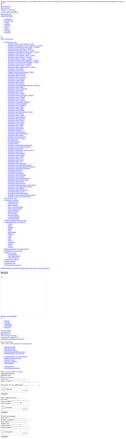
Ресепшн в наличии (10, 350)
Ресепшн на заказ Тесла (15, 152)
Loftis (10, 235)
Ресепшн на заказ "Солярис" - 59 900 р (20, 59)
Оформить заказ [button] (6, 375)
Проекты (7, 26)
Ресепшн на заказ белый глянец (18, 193)
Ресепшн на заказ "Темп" (16, 123)
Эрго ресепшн (12, 213)
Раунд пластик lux (13, 210)
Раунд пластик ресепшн (15, 207)
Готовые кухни (9, 366)
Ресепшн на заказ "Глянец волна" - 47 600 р (22, 67)
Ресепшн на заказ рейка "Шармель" (19, 102)
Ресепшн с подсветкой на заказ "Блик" (20, 186)
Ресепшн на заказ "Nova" (16, 92)
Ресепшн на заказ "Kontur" (16, 155)
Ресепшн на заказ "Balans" (16, 80)
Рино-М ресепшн (13, 218)
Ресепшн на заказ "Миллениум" (18, 190)
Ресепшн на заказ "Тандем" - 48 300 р (20, 64)
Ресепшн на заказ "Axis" (15, 158)
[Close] (1, 370)
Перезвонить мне (6, 339)
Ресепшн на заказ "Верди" (16, 120)
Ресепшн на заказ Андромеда (17, 163)
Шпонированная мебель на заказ (14, 352)
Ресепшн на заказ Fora (15, 130)
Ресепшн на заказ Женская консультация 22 (21, 166)
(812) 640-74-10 (5, 6)
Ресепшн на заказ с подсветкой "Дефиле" (21, 95)
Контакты (7, 32)
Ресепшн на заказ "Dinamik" (17, 97)
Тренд (10, 225)
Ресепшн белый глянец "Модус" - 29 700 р (21, 50)
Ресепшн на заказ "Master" (16, 110)
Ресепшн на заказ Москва (16, 173)
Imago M (10, 234)
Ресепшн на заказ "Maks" (16, 87)
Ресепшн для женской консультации (19, 147)
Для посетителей (13, 257)
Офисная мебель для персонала (14, 353)
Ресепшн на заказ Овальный (17, 175)
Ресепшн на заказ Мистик (16, 181)
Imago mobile (12, 232)
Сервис (6, 22)
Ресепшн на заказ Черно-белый (18, 133)
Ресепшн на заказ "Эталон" (16, 138)
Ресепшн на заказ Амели (16, 135)
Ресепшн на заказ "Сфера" (16, 115)
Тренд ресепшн (13, 203)
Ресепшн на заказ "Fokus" (16, 82)
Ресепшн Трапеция (14, 142)
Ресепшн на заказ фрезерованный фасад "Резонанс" (24, 85)
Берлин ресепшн (13, 215)
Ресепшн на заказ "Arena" (16, 157)
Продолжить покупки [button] (7, 373)
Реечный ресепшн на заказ (16, 191)
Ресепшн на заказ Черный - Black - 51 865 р (21, 55)
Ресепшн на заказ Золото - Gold (18, 180)
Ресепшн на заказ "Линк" (16, 107)
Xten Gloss (11, 242)
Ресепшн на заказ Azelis (15, 148)
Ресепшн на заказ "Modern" (16, 153)
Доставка (7, 31)
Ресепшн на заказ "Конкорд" (17, 117)
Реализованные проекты (12, 368)
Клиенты (7, 24)
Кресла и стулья (9, 360)
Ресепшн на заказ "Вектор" (16, 118)
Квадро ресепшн (13, 205)
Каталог (7, 321)
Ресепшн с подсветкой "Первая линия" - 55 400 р (23, 62)
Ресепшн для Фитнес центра (17, 137)
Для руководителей (14, 256)
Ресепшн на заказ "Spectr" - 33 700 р (19, 65)
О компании (8, 19)
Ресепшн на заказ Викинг (16, 128)
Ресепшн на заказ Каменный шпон (19, 178)
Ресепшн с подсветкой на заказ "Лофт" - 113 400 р (24, 47)
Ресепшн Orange (13, 143)
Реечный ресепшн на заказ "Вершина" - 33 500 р (23, 60)
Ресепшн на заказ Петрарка (16, 132)
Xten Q (10, 240)
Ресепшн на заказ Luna (15, 170)
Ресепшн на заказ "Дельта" (16, 122)
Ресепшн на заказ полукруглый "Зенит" (20, 112)
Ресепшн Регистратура (15, 171)
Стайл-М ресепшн (14, 217)
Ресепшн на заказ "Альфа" (16, 98)
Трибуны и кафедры (10, 361)
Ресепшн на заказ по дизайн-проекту (19, 196)
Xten (9, 239)
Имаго (10, 229)
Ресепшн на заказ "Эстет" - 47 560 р (19, 54)
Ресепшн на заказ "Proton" (16, 176)
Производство (8, 21)
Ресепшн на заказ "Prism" (16, 113)
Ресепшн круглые (9, 348)
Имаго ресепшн (13, 212)
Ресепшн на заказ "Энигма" (17, 75)
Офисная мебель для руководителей (15, 356)
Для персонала (12, 254)
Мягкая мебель (9, 363)
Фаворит (11, 227)
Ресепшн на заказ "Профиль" (17, 105)
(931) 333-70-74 (5, 8)
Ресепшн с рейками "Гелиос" (17, 74)
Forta (9, 230)
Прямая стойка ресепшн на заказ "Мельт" (21, 72)
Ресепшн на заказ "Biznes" (16, 83)
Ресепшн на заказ (9, 347)
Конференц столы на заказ (12, 358)
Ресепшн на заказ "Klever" (16, 70)
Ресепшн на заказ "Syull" (16, 160)
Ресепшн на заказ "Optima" (16, 78)
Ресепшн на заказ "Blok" (16, 69)
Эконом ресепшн (13, 202)
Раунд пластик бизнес (15, 208)
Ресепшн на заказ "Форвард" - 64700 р (20, 49)
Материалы (8, 324)
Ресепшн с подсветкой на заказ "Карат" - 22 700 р (23, 52)
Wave (9, 237)
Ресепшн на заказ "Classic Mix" (18, 88)
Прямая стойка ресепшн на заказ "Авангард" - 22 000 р (25, 45)
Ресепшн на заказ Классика (16, 183)
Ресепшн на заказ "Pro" (15, 162)
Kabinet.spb (4, 268)
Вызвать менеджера (18, 339)
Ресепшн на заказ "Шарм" (16, 188)
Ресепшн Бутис (13, 140)
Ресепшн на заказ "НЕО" (16, 125)
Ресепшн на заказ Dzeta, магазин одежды (21, 150)
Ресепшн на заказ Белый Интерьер (19, 168)
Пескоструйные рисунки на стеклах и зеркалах (35, 268)
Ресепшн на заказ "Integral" (16, 93)
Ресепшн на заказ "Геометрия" (17, 103)
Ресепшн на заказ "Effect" (16, 108)
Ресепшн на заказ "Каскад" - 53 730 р (19, 57)
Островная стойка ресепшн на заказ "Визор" (22, 185)
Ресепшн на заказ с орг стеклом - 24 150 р (21, 44)
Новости (7, 29)
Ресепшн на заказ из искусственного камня (21, 195)
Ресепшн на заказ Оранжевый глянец (20, 165)
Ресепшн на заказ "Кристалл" (17, 77)
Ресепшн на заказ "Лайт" (16, 127)
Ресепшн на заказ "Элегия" (16, 100)
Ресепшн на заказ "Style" (16, 90)
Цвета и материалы (7, 39)
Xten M (10, 244)
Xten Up (10, 247)
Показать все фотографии (9, 316)
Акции (6, 27)
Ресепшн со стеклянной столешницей (20, 145)
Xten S (10, 245)
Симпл (10, 224)
